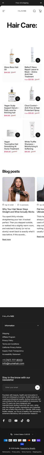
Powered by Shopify (27, 448)
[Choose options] (38, 60)
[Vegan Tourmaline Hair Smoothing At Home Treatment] (11, 129)
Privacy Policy (7, 340)
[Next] (40, 3)
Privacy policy (16, 452)
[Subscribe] (37, 387)
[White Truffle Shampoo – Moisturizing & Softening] (32, 129)
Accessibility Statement (11, 354)
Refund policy (6, 452)
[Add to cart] (17, 60)
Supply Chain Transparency (13, 351)
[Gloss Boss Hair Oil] (11, 54)
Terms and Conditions (10, 344)
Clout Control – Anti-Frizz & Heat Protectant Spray (32, 107)
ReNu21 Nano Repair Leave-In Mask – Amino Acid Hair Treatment (31, 72)
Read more (6, 239)
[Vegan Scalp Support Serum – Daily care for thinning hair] (11, 93)
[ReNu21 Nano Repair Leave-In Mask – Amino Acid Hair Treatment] (32, 54)
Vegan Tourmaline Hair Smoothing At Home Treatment (11, 145)
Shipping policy (37, 452)
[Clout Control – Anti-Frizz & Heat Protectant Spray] (32, 93)
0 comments (24, 205)
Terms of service (26, 452)
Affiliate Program (8, 337)
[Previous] (3, 3)
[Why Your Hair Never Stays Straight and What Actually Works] (18, 189)
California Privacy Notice (11, 347)
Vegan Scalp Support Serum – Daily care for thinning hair (11, 109)
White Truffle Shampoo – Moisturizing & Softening (31, 145)
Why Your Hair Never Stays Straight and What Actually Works (18, 210)
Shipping (5, 333)
